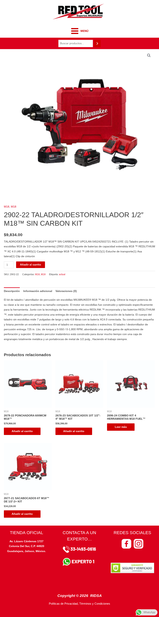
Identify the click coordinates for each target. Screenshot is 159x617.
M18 (6, 206)
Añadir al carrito (30, 264)
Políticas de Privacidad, (64, 603)
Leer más (121, 427)
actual (62, 274)
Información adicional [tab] (37, 291)
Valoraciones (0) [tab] (66, 291)
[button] (148, 55)
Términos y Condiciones (94, 603)
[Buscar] (97, 43)
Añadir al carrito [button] (22, 431)
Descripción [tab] (12, 291)
